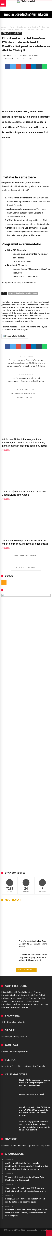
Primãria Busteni (16, 1001)
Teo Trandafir (39, 1066)
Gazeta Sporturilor (9, 1036)
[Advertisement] (26, 841)
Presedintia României (10, 1004)
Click (3, 1022)
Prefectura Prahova (10, 995)
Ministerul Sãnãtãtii (19, 1007)
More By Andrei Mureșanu (25, 393)
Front (12, 27)
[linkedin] (33, 66)
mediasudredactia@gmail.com (14, 1051)
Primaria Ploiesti (8, 992)
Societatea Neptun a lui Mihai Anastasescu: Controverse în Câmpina (26, 377)
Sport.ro (23, 1036)
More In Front (25, 397)
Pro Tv (47, 1145)
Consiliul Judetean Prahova (29, 992)
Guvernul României (30, 1004)
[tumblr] (39, 66)
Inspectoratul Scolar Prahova (23, 998)
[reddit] (23, 66)
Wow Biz (21, 1022)
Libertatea (11, 1022)
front (11, 293)
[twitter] (13, 66)
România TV (23, 1145)
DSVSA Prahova (32, 1001)
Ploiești (16, 33)
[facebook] (7, 66)
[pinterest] (28, 66)
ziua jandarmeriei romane (26, 293)
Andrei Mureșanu (8, 56)
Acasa (3, 27)
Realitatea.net (36, 1145)
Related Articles (25, 389)
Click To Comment (26, 567)
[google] (18, 66)
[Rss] (3, 582)
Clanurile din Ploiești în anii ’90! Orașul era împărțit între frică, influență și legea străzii (24, 542)
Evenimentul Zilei (8, 1145)
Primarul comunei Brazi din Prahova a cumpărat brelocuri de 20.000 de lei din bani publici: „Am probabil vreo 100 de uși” (26, 361)
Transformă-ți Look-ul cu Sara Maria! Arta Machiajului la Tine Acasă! (23, 493)
